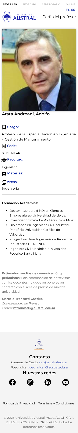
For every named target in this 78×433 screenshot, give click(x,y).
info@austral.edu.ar (53, 362)
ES (73, 10)
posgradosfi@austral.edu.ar (48, 367)
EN (68, 10)
